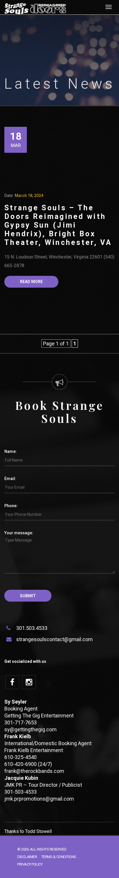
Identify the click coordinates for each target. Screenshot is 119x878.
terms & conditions (58, 857)
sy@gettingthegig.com (30, 729)
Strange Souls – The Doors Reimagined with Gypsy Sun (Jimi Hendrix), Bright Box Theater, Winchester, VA (58, 225)
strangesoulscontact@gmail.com (54, 639)
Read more (31, 281)
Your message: (18, 533)
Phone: (11, 505)
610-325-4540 (20, 757)
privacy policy (29, 864)
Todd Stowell (38, 831)
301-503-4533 (20, 792)
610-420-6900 (20, 764)
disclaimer (27, 857)
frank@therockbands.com (34, 771)
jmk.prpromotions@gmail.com (39, 799)
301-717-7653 (20, 722)
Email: (10, 478)
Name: (10, 451)
